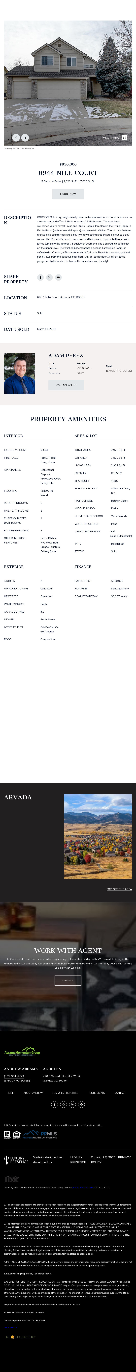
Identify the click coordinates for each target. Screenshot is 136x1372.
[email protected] (83, 1187)
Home (10, 1093)
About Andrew (33, 1093)
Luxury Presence (78, 1159)
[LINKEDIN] (72, 1104)
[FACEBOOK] (54, 1104)
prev (16, 138)
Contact (120, 1093)
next (25, 138)
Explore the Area (119, 889)
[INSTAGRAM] (63, 1104)
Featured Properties (65, 1093)
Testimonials (96, 1093)
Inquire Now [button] (68, 194)
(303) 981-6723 (14, 1076)
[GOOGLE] (81, 1104)
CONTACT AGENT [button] (66, 385)
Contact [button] (68, 980)
